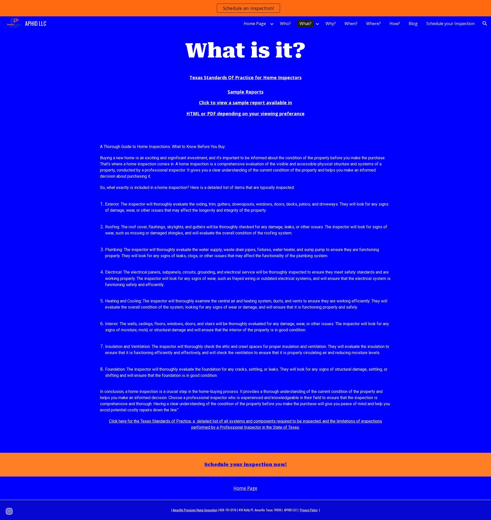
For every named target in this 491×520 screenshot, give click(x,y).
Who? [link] (285, 23)
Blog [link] (413, 23)
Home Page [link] (255, 23)
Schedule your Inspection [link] (450, 23)
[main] (245, 51)
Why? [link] (331, 23)
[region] (245, 8)
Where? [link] (373, 23)
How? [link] (394, 23)
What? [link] (305, 23)
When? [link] (351, 23)
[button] (485, 23)
